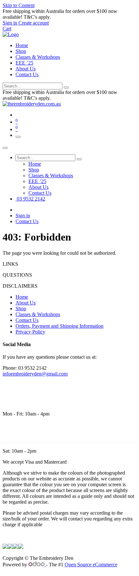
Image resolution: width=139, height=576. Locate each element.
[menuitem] (34, 164)
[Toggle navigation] (18, 137)
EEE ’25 (24, 63)
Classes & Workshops (38, 57)
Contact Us (27, 74)
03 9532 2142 (30, 198)
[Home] (11, 34)
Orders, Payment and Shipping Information (59, 326)
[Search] (66, 87)
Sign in (23, 215)
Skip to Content (19, 5)
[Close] (5, 148)
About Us (26, 68)
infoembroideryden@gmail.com (35, 373)
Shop (21, 51)
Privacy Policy (30, 331)
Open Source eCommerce (91, 564)
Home (22, 45)
